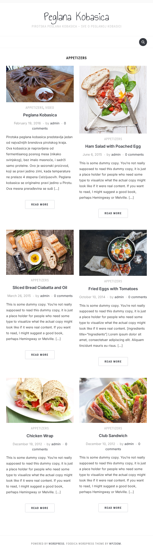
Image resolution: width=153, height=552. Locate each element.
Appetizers (34, 108)
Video (49, 108)
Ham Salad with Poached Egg (113, 146)
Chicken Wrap (39, 435)
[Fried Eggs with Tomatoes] (113, 252)
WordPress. (57, 543)
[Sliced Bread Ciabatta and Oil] (40, 252)
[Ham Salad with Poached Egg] (113, 99)
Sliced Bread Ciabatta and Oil (40, 287)
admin (54, 123)
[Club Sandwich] (113, 400)
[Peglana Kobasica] (40, 84)
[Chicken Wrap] (40, 400)
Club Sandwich (113, 435)
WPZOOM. (115, 543)
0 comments (134, 154)
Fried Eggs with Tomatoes (113, 288)
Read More (39, 204)
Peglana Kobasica (76, 16)
